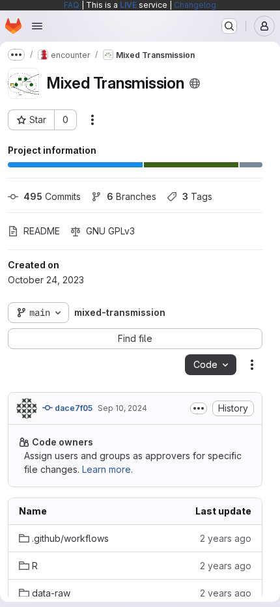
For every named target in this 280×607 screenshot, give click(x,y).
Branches (131, 196)
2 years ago (225, 538)
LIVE (128, 5)
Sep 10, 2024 (122, 408)
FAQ (71, 5)
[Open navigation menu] (37, 26)
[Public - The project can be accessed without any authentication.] (194, 83)
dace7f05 (72, 408)
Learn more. (107, 469)
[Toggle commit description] (198, 408)
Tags (197, 196)
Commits (52, 196)
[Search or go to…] (229, 26)
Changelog (195, 5)
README (41, 230)
